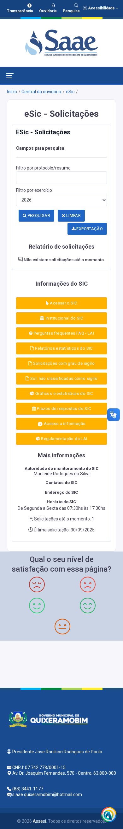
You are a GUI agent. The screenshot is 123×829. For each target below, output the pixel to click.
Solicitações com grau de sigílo (63, 363)
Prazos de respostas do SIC (63, 408)
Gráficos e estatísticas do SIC (63, 393)
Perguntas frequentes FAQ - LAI (63, 333)
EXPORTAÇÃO (89, 228)
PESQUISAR (38, 215)
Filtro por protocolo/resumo (43, 167)
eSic (70, 91)
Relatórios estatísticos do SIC (63, 348)
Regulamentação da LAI (63, 438)
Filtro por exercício (34, 190)
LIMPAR (73, 215)
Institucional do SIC (64, 318)
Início (12, 91)
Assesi (39, 821)
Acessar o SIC (63, 303)
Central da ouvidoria (41, 91)
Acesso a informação (64, 423)
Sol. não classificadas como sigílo (63, 378)
